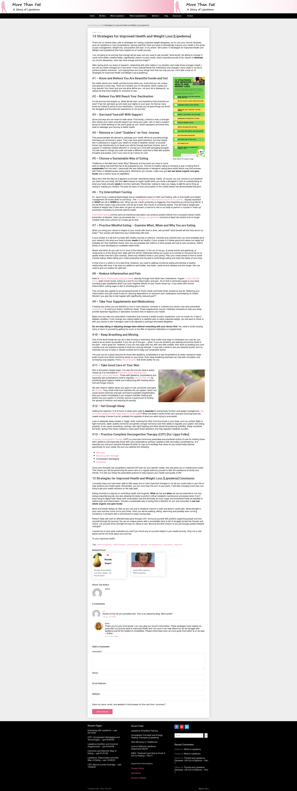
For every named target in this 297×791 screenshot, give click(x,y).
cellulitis (98, 390)
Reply (114, 617)
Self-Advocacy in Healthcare (144, 741)
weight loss (178, 544)
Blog (166, 16)
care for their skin (143, 377)
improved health (133, 544)
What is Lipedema (117, 16)
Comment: (97, 651)
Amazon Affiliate (138, 777)
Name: (95, 672)
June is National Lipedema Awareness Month (143, 747)
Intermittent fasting (100, 214)
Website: (96, 693)
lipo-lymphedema (155, 544)
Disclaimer (136, 772)
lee (104, 611)
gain (138, 413)
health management (104, 544)
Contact (190, 16)
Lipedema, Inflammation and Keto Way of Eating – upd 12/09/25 (103, 758)
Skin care (100, 452)
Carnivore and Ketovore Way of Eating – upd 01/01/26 (102, 752)
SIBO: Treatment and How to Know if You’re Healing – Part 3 (148, 754)
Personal (97, 25)
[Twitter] (187, 727)
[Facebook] (176, 727)
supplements (98, 308)
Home (92, 16)
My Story (102, 16)
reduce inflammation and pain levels (116, 278)
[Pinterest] (182, 727)
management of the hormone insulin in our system (160, 199)
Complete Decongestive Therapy (107, 439)
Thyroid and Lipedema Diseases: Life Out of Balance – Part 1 (191, 760)
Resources (177, 16)
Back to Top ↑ (204, 788)
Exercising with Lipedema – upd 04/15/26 (102, 731)
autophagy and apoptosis (147, 217)
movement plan (129, 359)
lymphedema (168, 544)
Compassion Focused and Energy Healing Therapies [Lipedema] (147, 736)
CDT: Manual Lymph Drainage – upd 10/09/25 (104, 765)
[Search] (206, 735)
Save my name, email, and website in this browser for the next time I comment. (128, 704)
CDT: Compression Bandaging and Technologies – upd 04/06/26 (104, 738)
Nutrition (155, 16)
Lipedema (143, 544)
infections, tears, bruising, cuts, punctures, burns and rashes (119, 374)
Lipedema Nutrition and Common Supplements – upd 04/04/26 (103, 745)
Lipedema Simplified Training (144, 730)
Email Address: (99, 683)
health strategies (119, 544)
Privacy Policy (137, 768)
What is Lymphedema (138, 16)
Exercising (101, 461)
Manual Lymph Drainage (107, 455)
